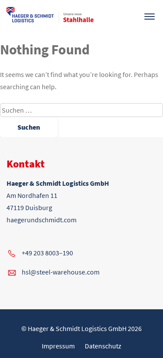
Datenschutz (103, 345)
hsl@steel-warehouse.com (61, 272)
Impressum (58, 345)
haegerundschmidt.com (42, 219)
